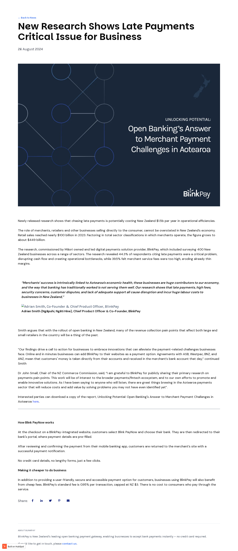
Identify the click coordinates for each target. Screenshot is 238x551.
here (36, 401)
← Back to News (27, 17)
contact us (69, 543)
